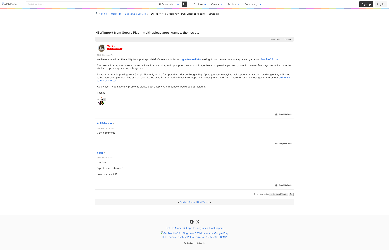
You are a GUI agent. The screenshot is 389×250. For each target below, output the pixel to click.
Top (291, 194)
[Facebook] (192, 221)
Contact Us (212, 237)
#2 (291, 121)
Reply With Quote (285, 114)
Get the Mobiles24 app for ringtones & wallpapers (194, 228)
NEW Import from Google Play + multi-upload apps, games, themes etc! (147, 32)
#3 (291, 151)
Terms (172, 237)
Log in (380, 4)
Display (287, 39)
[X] (198, 221)
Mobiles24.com (270, 59)
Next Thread (203, 202)
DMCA (223, 237)
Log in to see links (190, 59)
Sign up (366, 4)
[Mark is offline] (101, 48)
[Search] (184, 4)
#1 (291, 44)
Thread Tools (275, 39)
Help (164, 237)
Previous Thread (187, 202)
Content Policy (186, 237)
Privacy (200, 237)
